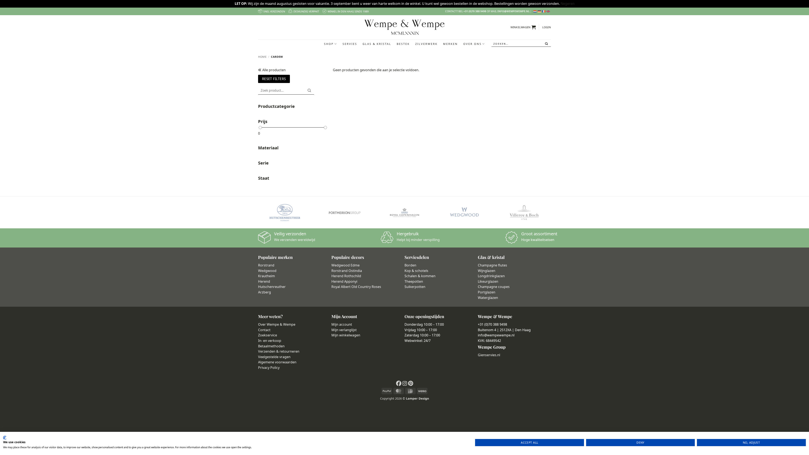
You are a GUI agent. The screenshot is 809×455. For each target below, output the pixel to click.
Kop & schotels (416, 270)
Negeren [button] (568, 3)
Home (262, 57)
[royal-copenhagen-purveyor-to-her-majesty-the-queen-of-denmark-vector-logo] (404, 212)
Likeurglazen (488, 281)
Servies (350, 44)
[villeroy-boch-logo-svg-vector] (524, 212)
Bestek (403, 44)
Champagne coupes (494, 286)
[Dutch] (535, 11)
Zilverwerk (426, 44)
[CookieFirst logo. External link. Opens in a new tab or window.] (4, 438)
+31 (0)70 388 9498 (474, 11)
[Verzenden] (547, 44)
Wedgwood (267, 270)
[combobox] (521, 44)
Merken (450, 44)
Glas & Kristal (377, 44)
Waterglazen (488, 297)
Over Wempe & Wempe (276, 324)
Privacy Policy (269, 367)
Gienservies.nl (489, 355)
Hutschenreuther (272, 286)
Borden (410, 265)
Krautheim (266, 276)
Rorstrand (266, 265)
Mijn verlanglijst (344, 330)
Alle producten (273, 70)
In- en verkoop (269, 340)
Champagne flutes (492, 265)
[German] (540, 11)
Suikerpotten (414, 286)
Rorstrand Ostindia (346, 270)
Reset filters (274, 78)
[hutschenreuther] (285, 212)
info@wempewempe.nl (513, 11)
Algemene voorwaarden (277, 362)
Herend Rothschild (346, 276)
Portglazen (486, 292)
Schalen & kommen (419, 276)
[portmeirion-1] (345, 212)
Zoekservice (267, 335)
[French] (544, 11)
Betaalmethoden (271, 346)
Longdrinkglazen (491, 276)
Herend (264, 281)
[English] (548, 11)
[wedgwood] (464, 212)
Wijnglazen (486, 270)
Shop (329, 44)
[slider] (260, 127)
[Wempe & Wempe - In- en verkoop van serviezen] (405, 27)
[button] (523, 27)
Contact (264, 330)
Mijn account (341, 324)
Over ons (472, 44)
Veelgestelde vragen (274, 357)
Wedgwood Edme (345, 265)
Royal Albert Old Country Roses (356, 286)
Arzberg (264, 292)
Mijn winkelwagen (345, 335)
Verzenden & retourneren (278, 351)
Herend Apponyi (344, 281)
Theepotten (413, 281)
